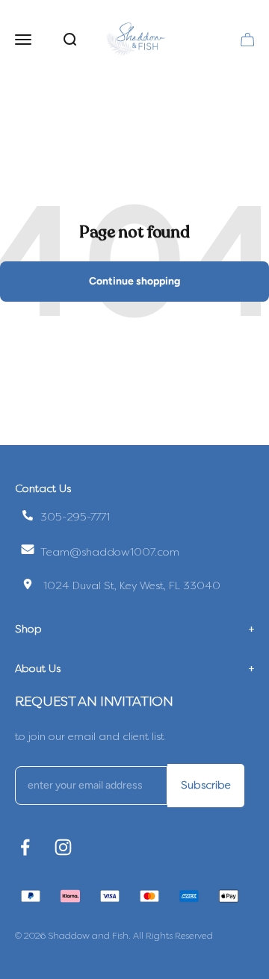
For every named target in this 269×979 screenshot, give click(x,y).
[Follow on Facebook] (25, 847)
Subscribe (206, 785)
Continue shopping (134, 281)
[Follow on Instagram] (63, 847)
